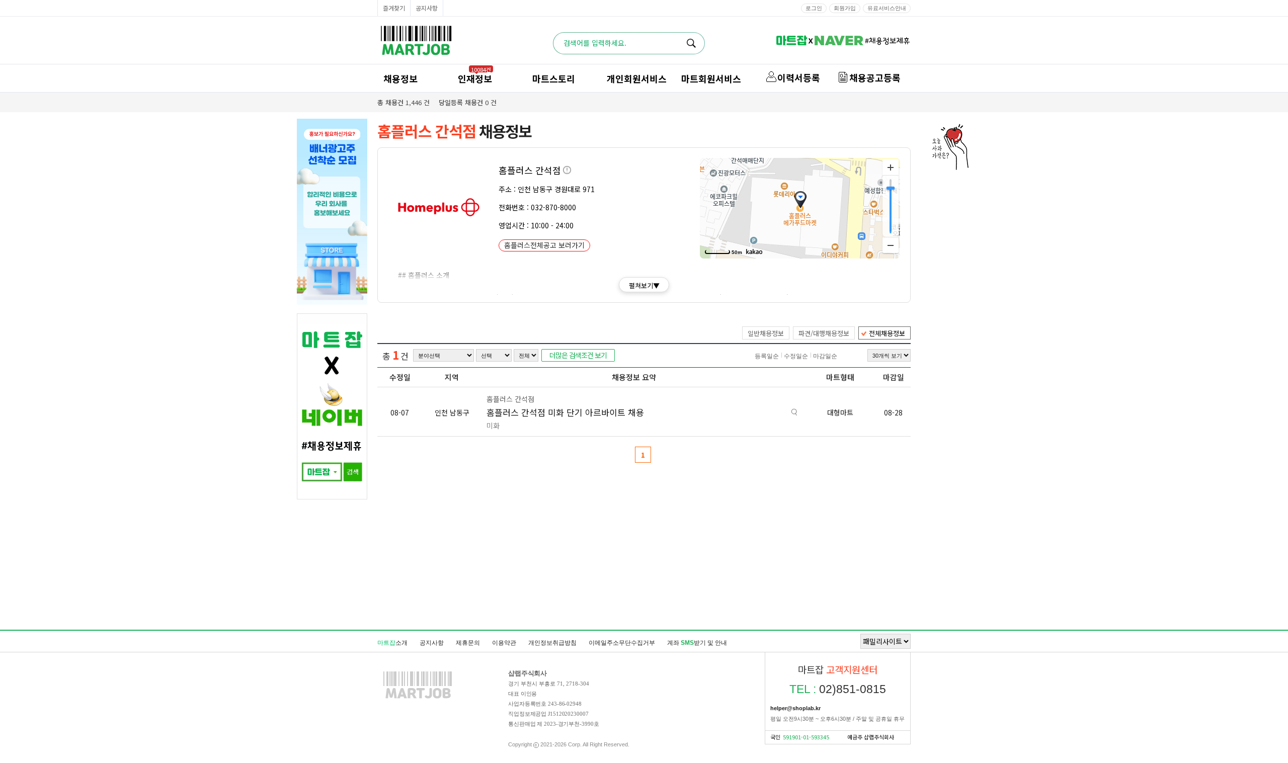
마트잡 (416, 40)
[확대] (890, 167)
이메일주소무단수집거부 (622, 642)
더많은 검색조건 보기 (578, 355)
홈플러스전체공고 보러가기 (544, 245)
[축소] (890, 245)
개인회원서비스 (637, 78)
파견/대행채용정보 (823, 333)
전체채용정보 (887, 333)
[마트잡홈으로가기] (417, 698)
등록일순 (767, 356)
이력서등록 (798, 77)
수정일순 (796, 356)
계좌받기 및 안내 (697, 642)
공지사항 (427, 8)
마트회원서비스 (711, 78)
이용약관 (504, 642)
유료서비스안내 (886, 8)
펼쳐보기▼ (644, 285)
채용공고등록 (875, 77)
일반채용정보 (766, 333)
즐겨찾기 (394, 8)
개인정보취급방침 (552, 642)
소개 (392, 642)
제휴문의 (468, 642)
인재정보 (475, 78)
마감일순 (825, 356)
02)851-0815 (837, 689)
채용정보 (400, 78)
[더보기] (794, 413)
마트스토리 (553, 78)
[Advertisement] (644, 576)
